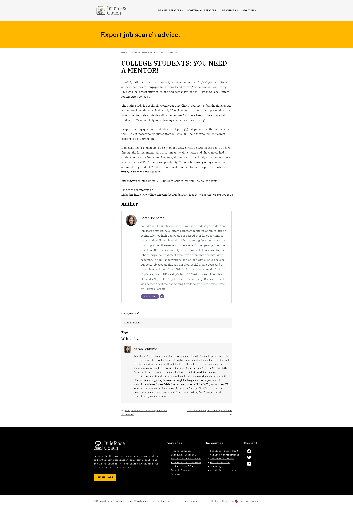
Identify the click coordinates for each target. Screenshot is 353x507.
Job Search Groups (222, 458)
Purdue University (159, 82)
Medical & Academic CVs (186, 458)
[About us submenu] (255, 10)
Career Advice (132, 322)
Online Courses (220, 462)
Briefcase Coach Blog (224, 450)
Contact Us (163, 501)
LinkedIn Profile (182, 466)
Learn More (105, 477)
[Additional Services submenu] (217, 10)
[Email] (162, 296)
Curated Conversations (224, 454)
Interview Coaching (183, 454)
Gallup (137, 82)
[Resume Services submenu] (182, 10)
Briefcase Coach (124, 501)
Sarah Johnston (153, 218)
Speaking (215, 466)
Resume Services (181, 450)
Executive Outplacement (186, 462)
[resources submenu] (237, 10)
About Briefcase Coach (224, 470)
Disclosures (190, 501)
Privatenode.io (251, 501)
